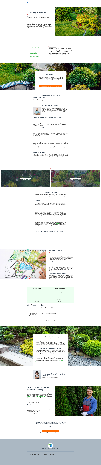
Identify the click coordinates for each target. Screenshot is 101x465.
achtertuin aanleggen (36, 49)
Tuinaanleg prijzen (32, 50)
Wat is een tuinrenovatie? (33, 53)
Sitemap (35, 460)
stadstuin (57, 223)
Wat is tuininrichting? (33, 52)
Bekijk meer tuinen (25, 179)
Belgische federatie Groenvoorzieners (40, 396)
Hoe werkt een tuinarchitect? (34, 46)
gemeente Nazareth (41, 101)
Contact (41, 460)
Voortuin (31, 49)
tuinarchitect (52, 157)
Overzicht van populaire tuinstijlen (35, 47)
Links (39, 460)
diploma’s (28, 396)
